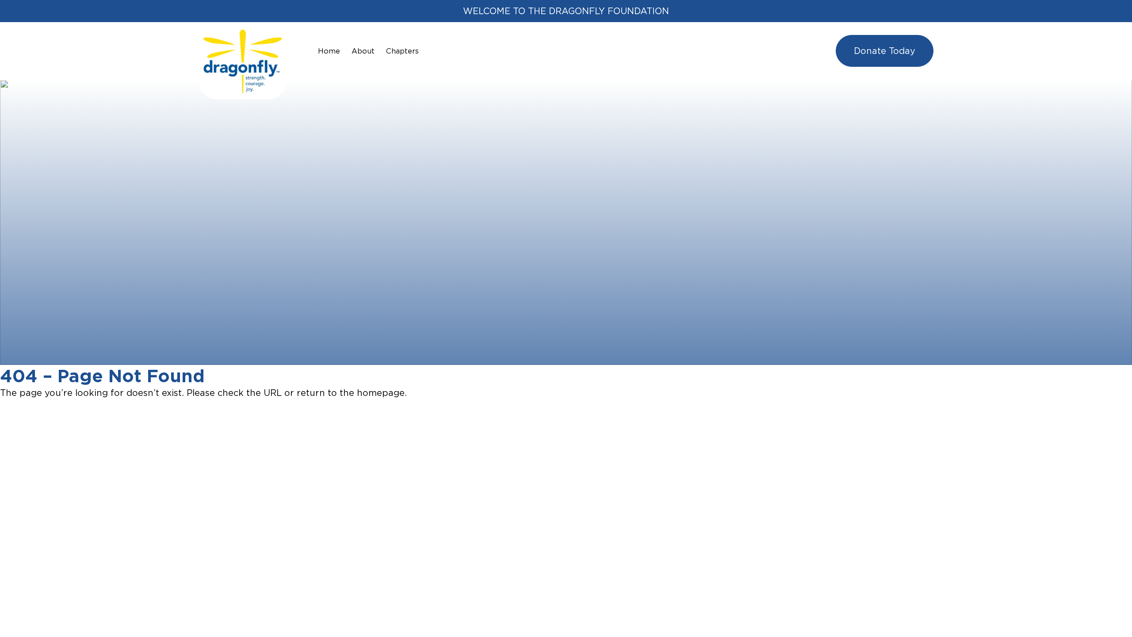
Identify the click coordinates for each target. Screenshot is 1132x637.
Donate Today (884, 50)
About (363, 51)
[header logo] (243, 36)
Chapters (402, 51)
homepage (381, 392)
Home (329, 51)
